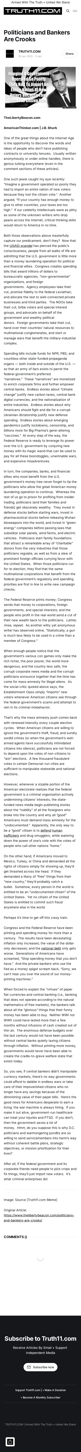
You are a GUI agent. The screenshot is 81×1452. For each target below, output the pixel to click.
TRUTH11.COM (29, 51)
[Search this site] (68, 11)
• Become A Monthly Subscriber (40, 1397)
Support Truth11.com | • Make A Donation (40, 1390)
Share (70, 53)
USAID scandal (21, 246)
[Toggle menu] (75, 11)
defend (45, 830)
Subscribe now (43, 1367)
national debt (51, 948)
